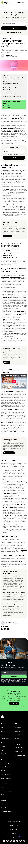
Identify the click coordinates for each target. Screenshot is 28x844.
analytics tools (15, 333)
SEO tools (24, 550)
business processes (15, 277)
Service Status (4, 753)
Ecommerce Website (20, 755)
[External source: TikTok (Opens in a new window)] (17, 841)
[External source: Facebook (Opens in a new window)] (4, 841)
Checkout (10, 507)
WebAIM (3, 422)
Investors (3, 735)
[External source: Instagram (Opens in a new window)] (14, 841)
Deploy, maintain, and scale (9, 257)
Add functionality (7, 254)
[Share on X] (5, 629)
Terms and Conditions (20, 681)
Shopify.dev (4, 787)
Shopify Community (6, 778)
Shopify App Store (19, 431)
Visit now (6, 362)
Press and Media (5, 738)
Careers (3, 731)
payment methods (21, 311)
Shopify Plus (4, 807)
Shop (2, 804)
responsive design (12, 409)
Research (17, 738)
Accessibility (18, 735)
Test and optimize (7, 255)
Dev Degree (4, 795)
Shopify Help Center (6, 766)
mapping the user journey (17, 314)
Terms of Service (14, 825)
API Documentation (6, 791)
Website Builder (18, 751)
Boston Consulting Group (14, 118)
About (2, 727)
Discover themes (8, 453)
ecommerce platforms (7, 128)
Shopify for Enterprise (6, 811)
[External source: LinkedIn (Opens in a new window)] (20, 841)
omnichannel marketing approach (15, 326)
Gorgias (23, 504)
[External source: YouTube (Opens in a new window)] (11, 841)
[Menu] (26, 2)
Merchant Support (5, 763)
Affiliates (3, 746)
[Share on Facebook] (2, 629)
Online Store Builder (20, 748)
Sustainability (18, 727)
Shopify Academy (5, 774)
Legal (2, 750)
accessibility (9, 421)
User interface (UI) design (8, 391)
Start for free (20, 2)
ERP (9, 300)
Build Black (17, 731)
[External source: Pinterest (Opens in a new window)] (24, 841)
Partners (3, 742)
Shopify (17, 596)
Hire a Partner (4, 770)
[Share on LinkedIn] (8, 629)
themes (9, 131)
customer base (5, 277)
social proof (5, 493)
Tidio (18, 504)
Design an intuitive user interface (11, 252)
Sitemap (14, 833)
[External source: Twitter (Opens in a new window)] (7, 841)
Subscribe (14, 676)
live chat (13, 498)
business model (21, 261)
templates (3, 131)
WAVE (9, 422)
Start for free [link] (14, 28)
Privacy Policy (6, 682)
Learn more (7, 236)
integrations (17, 131)
